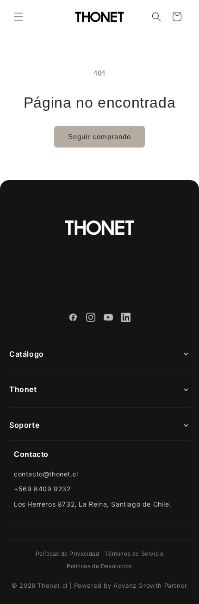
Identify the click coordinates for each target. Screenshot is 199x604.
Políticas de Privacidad (68, 554)
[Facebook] (73, 319)
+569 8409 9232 (42, 489)
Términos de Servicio (134, 554)
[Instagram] (90, 319)
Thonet (23, 389)
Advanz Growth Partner (150, 585)
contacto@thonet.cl (46, 474)
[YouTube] (108, 319)
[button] (18, 16)
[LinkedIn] (126, 319)
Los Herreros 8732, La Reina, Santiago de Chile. (92, 504)
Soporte (24, 425)
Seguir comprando (99, 137)
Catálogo (26, 354)
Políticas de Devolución (99, 566)
